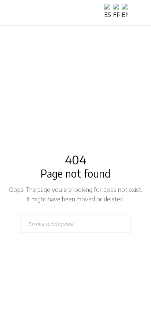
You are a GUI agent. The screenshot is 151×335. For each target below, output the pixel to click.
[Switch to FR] (117, 11)
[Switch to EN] (126, 11)
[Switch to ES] (108, 11)
